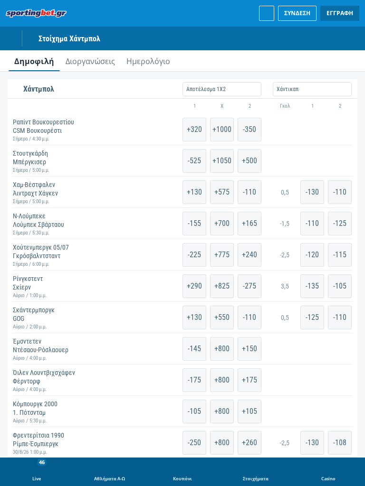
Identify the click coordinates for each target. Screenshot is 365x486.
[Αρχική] (38, 13)
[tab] (34, 60)
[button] (182, 106)
